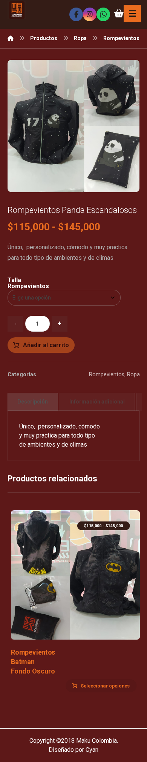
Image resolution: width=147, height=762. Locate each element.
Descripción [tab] (32, 402)
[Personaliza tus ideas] (17, 10)
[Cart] (118, 12)
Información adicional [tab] (97, 402)
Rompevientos (106, 374)
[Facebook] (76, 14)
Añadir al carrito (46, 345)
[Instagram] (89, 14)
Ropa (133, 374)
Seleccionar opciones (105, 685)
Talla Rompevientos (28, 283)
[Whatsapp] (103, 14)
